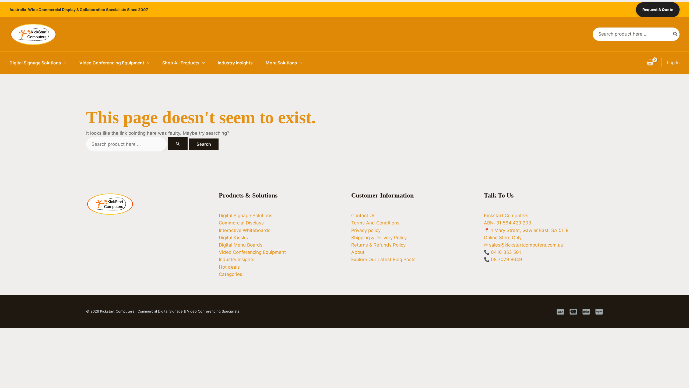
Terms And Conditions (375, 223)
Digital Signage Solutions (35, 62)
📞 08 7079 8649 (503, 259)
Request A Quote (657, 9)
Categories (230, 274)
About (357, 252)
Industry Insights (235, 62)
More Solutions (281, 62)
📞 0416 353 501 (502, 252)
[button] (63, 63)
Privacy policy (366, 230)
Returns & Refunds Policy (378, 245)
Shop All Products (180, 62)
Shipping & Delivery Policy (379, 237)
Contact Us (363, 215)
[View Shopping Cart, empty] (650, 62)
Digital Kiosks (233, 237)
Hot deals (229, 267)
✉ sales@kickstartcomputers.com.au (523, 245)
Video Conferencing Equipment (111, 62)
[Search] (675, 34)
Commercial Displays (241, 223)
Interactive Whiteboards (244, 230)
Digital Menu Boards (240, 245)
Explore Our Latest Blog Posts (383, 259)
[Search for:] (137, 144)
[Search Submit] (178, 143)
